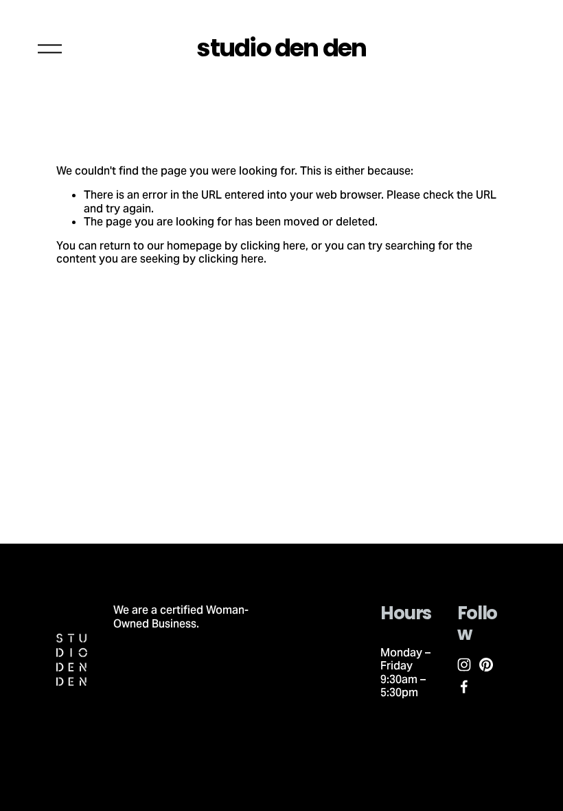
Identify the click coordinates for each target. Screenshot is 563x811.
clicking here (273, 245)
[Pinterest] (486, 664)
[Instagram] (464, 664)
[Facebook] (464, 686)
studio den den (281, 48)
